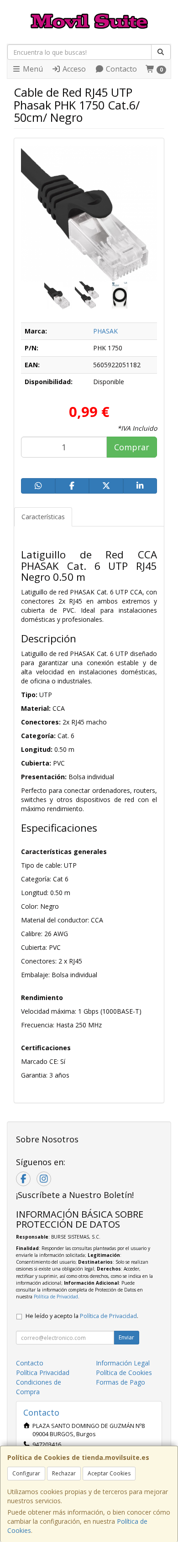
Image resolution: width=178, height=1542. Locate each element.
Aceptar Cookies (109, 1473)
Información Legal (123, 1363)
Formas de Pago (120, 1382)
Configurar (26, 1473)
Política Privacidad (42, 1372)
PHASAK (105, 331)
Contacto (120, 69)
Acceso (73, 69)
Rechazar (64, 1473)
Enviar (126, 1337)
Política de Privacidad (56, 1296)
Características (43, 516)
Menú (32, 69)
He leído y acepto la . (82, 1316)
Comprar (131, 447)
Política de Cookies (124, 1372)
